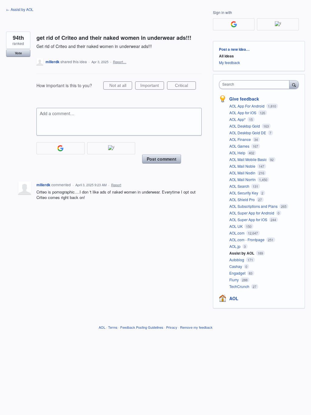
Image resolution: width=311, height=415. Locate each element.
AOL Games (239, 146)
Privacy (171, 327)
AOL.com (237, 232)
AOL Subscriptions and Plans (254, 206)
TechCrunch (239, 286)
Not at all (120, 86)
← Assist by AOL (19, 9)
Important (152, 86)
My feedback (229, 62)
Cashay (236, 266)
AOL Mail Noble (242, 166)
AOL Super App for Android (252, 212)
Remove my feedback (196, 327)
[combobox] (255, 84)
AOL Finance (240, 139)
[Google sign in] (60, 148)
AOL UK (236, 226)
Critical (185, 86)
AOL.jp (235, 246)
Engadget (237, 273)
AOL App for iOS (243, 112)
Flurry (234, 279)
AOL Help (237, 152)
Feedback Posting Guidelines (141, 327)
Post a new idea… (234, 49)
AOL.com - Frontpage (247, 239)
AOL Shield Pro (242, 199)
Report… (119, 61)
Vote (18, 53)
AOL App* (238, 119)
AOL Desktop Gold (245, 126)
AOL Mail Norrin (243, 179)
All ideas (226, 56)
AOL (233, 298)
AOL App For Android (247, 105)
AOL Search (239, 186)
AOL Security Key (244, 192)
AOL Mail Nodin (242, 172)
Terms (113, 327)
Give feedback (244, 99)
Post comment (161, 159)
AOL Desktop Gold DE (248, 132)
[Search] (294, 84)
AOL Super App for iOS (248, 219)
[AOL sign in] (111, 148)
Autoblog (237, 259)
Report (116, 184)
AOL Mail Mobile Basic (248, 159)
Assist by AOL (242, 253)
